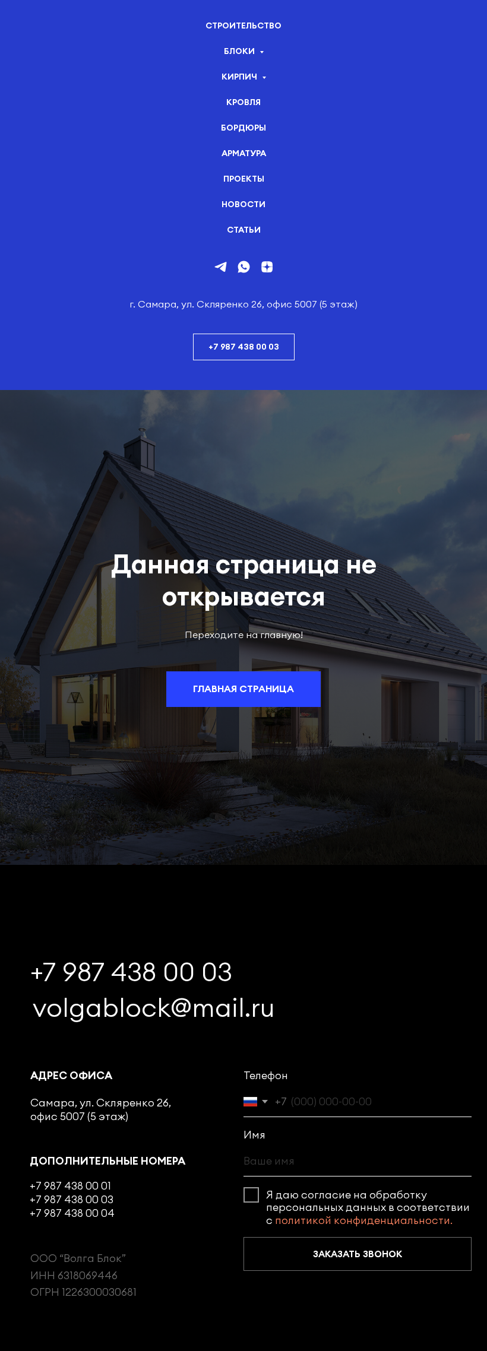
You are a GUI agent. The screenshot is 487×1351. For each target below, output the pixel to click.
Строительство (243, 25)
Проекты (243, 178)
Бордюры (243, 127)
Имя (254, 1134)
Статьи (244, 229)
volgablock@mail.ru (154, 1007)
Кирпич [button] (240, 76)
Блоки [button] (240, 51)
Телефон (266, 1075)
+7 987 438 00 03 (131, 971)
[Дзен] (267, 266)
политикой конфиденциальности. (364, 1220)
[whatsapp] (243, 266)
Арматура (244, 153)
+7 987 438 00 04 (72, 1213)
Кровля (243, 102)
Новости (243, 204)
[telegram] (220, 266)
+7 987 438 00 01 (70, 1186)
